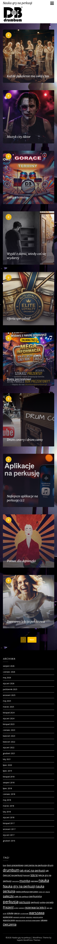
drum (50, 865)
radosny (21, 908)
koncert (26, 875)
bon (4, 865)
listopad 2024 (8, 712)
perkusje (24, 902)
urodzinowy (24, 913)
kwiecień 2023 (9, 736)
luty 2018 (7, 811)
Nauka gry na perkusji (17, 3)
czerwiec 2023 (9, 730)
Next (32, 639)
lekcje (34, 875)
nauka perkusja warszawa (27, 891)
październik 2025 (10, 689)
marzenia (15, 881)
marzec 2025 (8, 706)
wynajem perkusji (19, 917)
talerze (17, 913)
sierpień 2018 (8, 782)
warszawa (36, 912)
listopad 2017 (8, 823)
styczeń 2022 (8, 747)
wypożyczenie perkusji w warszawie (28, 920)
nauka (44, 880)
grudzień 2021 (9, 753)
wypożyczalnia (38, 917)
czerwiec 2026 (9, 672)
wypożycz (29, 917)
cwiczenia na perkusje (35, 865)
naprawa (34, 881)
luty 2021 (7, 759)
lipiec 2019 (7, 771)
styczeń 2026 (8, 683)
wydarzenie (8, 917)
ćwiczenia (9, 924)
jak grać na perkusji (32, 870)
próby (16, 908)
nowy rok (41, 892)
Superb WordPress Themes (28, 940)
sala (48, 908)
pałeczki (8, 896)
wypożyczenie (9, 920)
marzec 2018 (8, 806)
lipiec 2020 (7, 765)
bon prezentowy (15, 865)
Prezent (8, 907)
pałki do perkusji (21, 896)
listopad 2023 (8, 724)
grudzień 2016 (9, 840)
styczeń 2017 (8, 835)
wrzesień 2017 (9, 829)
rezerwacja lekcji (35, 907)
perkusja (11, 901)
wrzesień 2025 (9, 695)
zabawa (44, 920)
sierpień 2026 (8, 666)
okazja (47, 892)
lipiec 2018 (7, 788)
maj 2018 (7, 800)
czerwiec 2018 (9, 794)
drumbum (11, 870)
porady (50, 902)
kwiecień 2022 (9, 741)
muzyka (24, 881)
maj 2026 (7, 677)
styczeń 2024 (8, 718)
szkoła (10, 913)
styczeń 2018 (8, 817)
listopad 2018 (8, 776)
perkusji (35, 902)
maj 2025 (7, 701)
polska (43, 902)
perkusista (35, 896)
